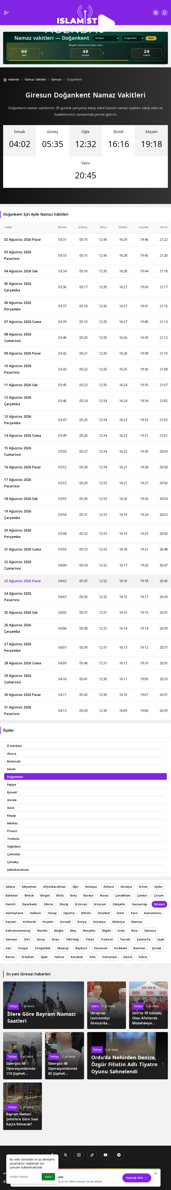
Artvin (143, 887)
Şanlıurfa (143, 939)
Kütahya (99, 922)
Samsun (11, 939)
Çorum (159, 895)
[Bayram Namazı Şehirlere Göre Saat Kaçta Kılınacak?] (22, 1106)
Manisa (136, 922)
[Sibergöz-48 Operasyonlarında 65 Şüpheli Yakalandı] (64, 1056)
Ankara (108, 887)
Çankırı (142, 895)
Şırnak (156, 948)
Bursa (104, 895)
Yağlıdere (13, 846)
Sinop (41, 939)
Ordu (121, 931)
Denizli (10, 904)
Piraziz (12, 831)
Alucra (11, 754)
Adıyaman (29, 887)
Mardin (42, 931)
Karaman (101, 948)
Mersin (86, 913)
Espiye (11, 785)
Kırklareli (29, 922)
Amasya (91, 887)
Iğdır (44, 957)
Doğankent (15, 777)
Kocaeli (65, 922)
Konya (82, 922)
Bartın (10, 957)
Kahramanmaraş (18, 931)
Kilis (93, 957)
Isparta (68, 913)
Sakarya (150, 931)
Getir (151, 38)
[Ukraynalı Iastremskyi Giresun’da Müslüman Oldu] (106, 1005)
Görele (11, 800)
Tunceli (125, 939)
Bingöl (45, 895)
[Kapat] (155, 1173)
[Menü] (6, 12)
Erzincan (81, 904)
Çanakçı (13, 862)
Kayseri (11, 922)
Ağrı (75, 887)
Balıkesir (12, 895)
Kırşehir (48, 922)
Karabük (77, 957)
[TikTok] (92, 1155)
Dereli (11, 769)
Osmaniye (109, 957)
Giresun (159, 904)
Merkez (12, 823)
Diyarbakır (29, 904)
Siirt (27, 939)
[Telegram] (119, 1155)
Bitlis (60, 895)
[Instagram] (79, 1155)
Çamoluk (13, 854)
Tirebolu (13, 839)
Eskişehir (119, 904)
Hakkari (35, 913)
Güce (10, 808)
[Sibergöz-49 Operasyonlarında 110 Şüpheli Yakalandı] (22, 1056)
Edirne (48, 904)
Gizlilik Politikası (19, 1177)
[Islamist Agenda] (80, 19)
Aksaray (63, 948)
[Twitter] (65, 1155)
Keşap (11, 816)
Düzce (127, 957)
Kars (134, 913)
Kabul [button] (48, 1177)
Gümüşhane (14, 913)
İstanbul (104, 913)
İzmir (120, 913)
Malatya (118, 922)
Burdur (88, 895)
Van (8, 948)
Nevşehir (89, 931)
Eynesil (12, 792)
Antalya (126, 887)
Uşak (160, 939)
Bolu (73, 895)
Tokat (89, 939)
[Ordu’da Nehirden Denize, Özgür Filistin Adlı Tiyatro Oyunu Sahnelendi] (127, 1055)
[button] (155, 12)
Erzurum (100, 904)
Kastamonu (152, 913)
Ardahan (27, 957)
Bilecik (29, 895)
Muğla (58, 931)
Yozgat (23, 948)
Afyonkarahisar (54, 887)
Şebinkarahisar (18, 870)
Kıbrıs (143, 957)
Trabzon (107, 939)
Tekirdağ (72, 939)
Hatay (52, 913)
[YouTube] (106, 1155)
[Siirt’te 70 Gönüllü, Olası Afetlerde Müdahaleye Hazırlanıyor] (148, 1005)
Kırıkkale (120, 948)
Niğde (106, 931)
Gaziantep (139, 904)
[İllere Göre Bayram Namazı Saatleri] (43, 1005)
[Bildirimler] (164, 12)
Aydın (158, 887)
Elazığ (64, 904)
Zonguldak (42, 948)
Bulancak (13, 761)
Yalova (59, 957)
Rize (134, 931)
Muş (73, 931)
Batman (139, 948)
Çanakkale (122, 895)
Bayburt (81, 948)
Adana (10, 887)
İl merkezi (14, 746)
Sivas (55, 939)
